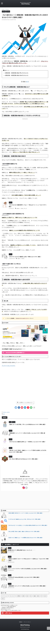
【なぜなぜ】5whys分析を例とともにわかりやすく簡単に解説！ (24, 577)
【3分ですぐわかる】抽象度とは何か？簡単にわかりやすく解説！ (25, 256)
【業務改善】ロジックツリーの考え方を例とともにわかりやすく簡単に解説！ (27, 586)
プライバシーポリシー (27, 621)
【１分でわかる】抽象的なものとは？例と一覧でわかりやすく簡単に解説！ (24, 519)
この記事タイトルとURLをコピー (25, 402)
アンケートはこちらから (8, 365)
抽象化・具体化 (20, 208)
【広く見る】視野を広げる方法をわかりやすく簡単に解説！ (23, 459)
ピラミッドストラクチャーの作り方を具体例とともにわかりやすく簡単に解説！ (27, 568)
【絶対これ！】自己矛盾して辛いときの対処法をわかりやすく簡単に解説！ (27, 424)
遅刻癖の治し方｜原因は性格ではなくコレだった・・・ (21, 550)
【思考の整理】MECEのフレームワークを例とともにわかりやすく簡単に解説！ (25, 513)
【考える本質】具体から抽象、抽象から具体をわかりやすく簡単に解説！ (24, 531)
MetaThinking (25, 4)
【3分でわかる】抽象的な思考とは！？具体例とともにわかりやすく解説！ (27, 441)
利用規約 (20, 621)
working (8, 412)
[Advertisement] (25, 127)
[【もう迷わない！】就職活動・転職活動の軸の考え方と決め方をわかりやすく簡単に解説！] (25, 407)
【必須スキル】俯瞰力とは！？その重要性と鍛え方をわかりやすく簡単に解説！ (25, 537)
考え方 (25, 208)
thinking (4, 412)
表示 (27, 81)
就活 (4, 413)
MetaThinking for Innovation (25, 627)
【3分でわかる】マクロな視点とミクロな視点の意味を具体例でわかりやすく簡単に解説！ (28, 525)
